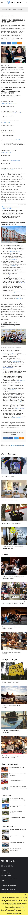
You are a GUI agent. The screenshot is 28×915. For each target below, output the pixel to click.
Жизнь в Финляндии (9, 454)
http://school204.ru (17, 140)
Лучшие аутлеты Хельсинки (16, 780)
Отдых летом (6, 795)
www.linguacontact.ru (8, 367)
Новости (4, 554)
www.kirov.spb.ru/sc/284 (7, 169)
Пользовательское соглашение (9, 878)
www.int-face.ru (21, 380)
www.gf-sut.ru (22, 282)
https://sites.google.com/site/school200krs (11, 113)
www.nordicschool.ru (8, 353)
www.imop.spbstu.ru (8, 274)
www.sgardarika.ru (15, 361)
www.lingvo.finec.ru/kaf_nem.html (11, 292)
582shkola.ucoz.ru (5, 122)
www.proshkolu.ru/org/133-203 (9, 103)
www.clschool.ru (20, 408)
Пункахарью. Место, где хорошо (18, 829)
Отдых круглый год (9, 826)
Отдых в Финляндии (6, 873)
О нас (2, 880)
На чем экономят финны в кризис (11, 523)
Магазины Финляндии (9, 764)
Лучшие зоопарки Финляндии (17, 836)
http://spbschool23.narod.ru (8, 132)
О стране (3, 870)
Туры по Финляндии (6, 875)
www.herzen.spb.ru (12, 259)
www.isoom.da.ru (11, 389)
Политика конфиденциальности (9, 885)
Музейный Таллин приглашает (17, 842)
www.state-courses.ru (17, 417)
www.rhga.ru (20, 298)
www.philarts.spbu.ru (14, 251)
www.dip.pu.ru (14, 265)
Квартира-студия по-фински (10, 500)
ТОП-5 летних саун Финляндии (17, 817)
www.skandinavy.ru (7, 374)
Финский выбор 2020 (8, 476)
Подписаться (15, 892)
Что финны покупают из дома (16, 767)
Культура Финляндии (9, 660)
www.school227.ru (15, 160)
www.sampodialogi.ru (19, 401)
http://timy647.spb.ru (6, 152)
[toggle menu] (2, 2)
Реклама (3, 883)
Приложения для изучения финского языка (10, 207)
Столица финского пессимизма (10, 682)
